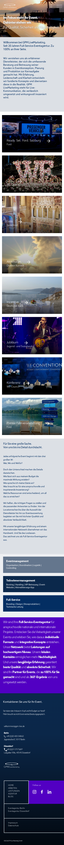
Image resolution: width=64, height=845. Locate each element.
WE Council (13, 185)
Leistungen (14, 791)
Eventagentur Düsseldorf (18, 811)
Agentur (12, 794)
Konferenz (13, 383)
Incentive (13, 302)
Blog (10, 797)
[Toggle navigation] (58, 6)
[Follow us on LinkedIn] (49, 792)
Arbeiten (12, 788)
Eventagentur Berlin (16, 808)
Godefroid (12, 225)
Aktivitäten (14, 261)
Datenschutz (13, 826)
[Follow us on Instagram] (34, 792)
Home (11, 785)
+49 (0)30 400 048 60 (15, 736)
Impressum (13, 823)
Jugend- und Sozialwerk (20, 346)
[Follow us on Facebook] (42, 792)
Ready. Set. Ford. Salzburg (24, 140)
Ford (9, 427)
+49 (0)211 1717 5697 (14, 750)
